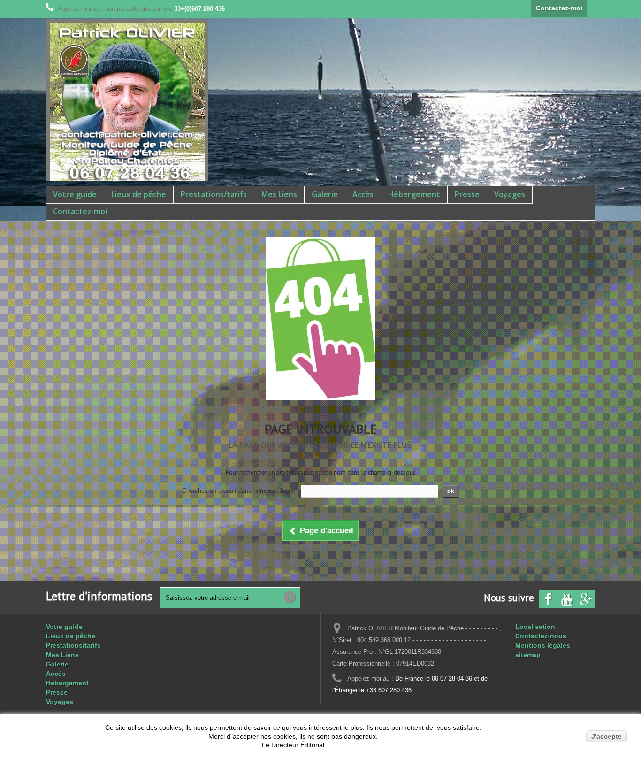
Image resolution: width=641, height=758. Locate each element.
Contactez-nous (540, 636)
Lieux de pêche (138, 194)
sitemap (528, 654)
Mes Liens (279, 194)
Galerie (325, 194)
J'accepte (606, 736)
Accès (363, 194)
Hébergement (414, 194)
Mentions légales (542, 645)
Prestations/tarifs (214, 194)
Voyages (509, 194)
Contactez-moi (559, 8)
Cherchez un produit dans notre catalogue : (240, 490)
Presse (467, 194)
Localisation (535, 626)
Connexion (591, 8)
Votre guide (75, 194)
